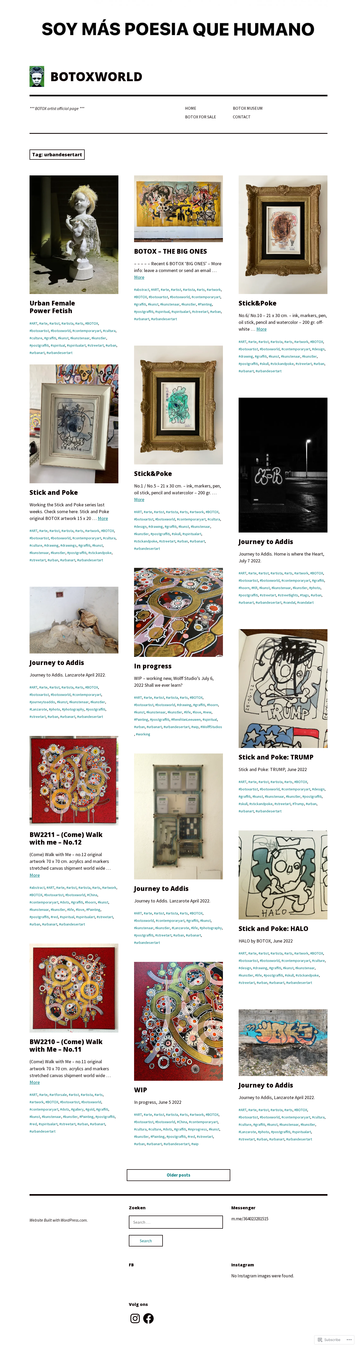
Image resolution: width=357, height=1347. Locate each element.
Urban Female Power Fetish (52, 307)
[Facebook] (148, 1318)
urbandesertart (60, 352)
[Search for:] (176, 1222)
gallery (78, 1109)
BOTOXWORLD (96, 76)
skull (265, 363)
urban (111, 345)
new (208, 712)
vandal (290, 602)
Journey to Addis (266, 541)
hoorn (245, 587)
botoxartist (40, 330)
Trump (299, 803)
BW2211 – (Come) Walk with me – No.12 (66, 838)
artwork (215, 289)
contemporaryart (87, 330)
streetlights (289, 595)
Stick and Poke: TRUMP (276, 757)
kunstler (99, 338)
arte (44, 323)
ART (34, 323)
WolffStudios (212, 726)
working (144, 734)
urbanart (38, 352)
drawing (246, 356)
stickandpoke (283, 363)
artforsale (59, 1094)
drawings (69, 545)
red (55, 916)
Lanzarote (39, 709)
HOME (190, 108)
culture (36, 338)
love (197, 712)
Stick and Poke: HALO (273, 928)
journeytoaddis (43, 702)
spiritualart (77, 345)
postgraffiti (40, 345)
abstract (142, 289)
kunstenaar (81, 338)
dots (65, 902)
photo (315, 587)
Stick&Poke (258, 303)
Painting (206, 304)
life (188, 712)
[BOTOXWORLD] (178, 29)
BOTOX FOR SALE (200, 116)
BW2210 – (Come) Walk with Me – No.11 (66, 1045)
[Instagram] (135, 1318)
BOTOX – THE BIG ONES (170, 251)
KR (255, 587)
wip (196, 726)
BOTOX (92, 323)
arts (80, 323)
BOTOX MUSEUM (248, 108)
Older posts (178, 1175)
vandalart (306, 602)
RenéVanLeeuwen (187, 719)
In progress (153, 666)
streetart (96, 345)
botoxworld (62, 330)
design (319, 349)
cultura (110, 330)
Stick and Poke (54, 492)
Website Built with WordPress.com (58, 1220)
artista (68, 323)
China (93, 895)
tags (305, 595)
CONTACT (242, 116)
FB (131, 1265)
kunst (64, 338)
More (139, 277)
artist (55, 323)
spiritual (59, 345)
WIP (140, 1089)
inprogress (198, 1129)
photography (74, 709)
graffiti (51, 338)
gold (90, 1109)
